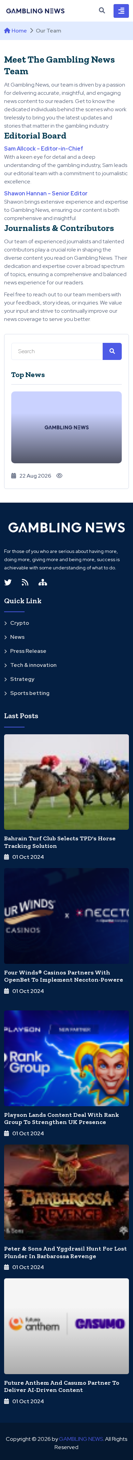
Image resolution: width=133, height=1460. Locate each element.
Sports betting (29, 693)
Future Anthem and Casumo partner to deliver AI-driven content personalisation (61, 1390)
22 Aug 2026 (35, 475)
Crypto (19, 622)
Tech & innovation (33, 665)
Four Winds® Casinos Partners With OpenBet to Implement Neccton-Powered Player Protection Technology (65, 980)
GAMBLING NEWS (81, 1439)
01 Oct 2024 (28, 857)
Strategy (22, 679)
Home (19, 30)
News (17, 637)
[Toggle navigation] (121, 11)
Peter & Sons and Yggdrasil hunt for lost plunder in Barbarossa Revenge (65, 1252)
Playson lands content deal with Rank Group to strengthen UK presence (61, 1118)
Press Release (28, 651)
